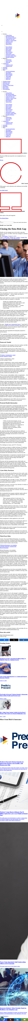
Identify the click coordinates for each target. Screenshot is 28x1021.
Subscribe (8, 62)
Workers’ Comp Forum (11, 40)
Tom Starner (5, 236)
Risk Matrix (8, 50)
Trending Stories (6, 81)
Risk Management (10, 36)
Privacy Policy (9, 75)
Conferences (6, 63)
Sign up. (1, 160)
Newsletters (8, 72)
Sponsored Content (10, 54)
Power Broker (9, 46)
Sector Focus (9, 44)
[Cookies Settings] (2, 1018)
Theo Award (8, 53)
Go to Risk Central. (4, 190)
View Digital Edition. (4, 218)
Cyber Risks (6, 237)
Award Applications (10, 71)
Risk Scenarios (9, 52)
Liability (18, 237)
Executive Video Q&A (11, 55)
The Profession (6, 89)
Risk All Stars (9, 48)
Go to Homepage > (4, 1016)
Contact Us (8, 77)
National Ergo (9, 66)
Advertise (5, 67)
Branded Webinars (10, 57)
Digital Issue (8, 59)
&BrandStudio (9, 73)
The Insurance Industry (11, 37)
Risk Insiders (9, 43)
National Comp (9, 41)
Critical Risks (9, 35)
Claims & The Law (10, 39)
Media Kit (8, 79)
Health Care (12, 237)
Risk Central (8, 49)
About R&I (8, 76)
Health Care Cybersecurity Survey (13, 324)
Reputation (8, 238)
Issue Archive (9, 61)
